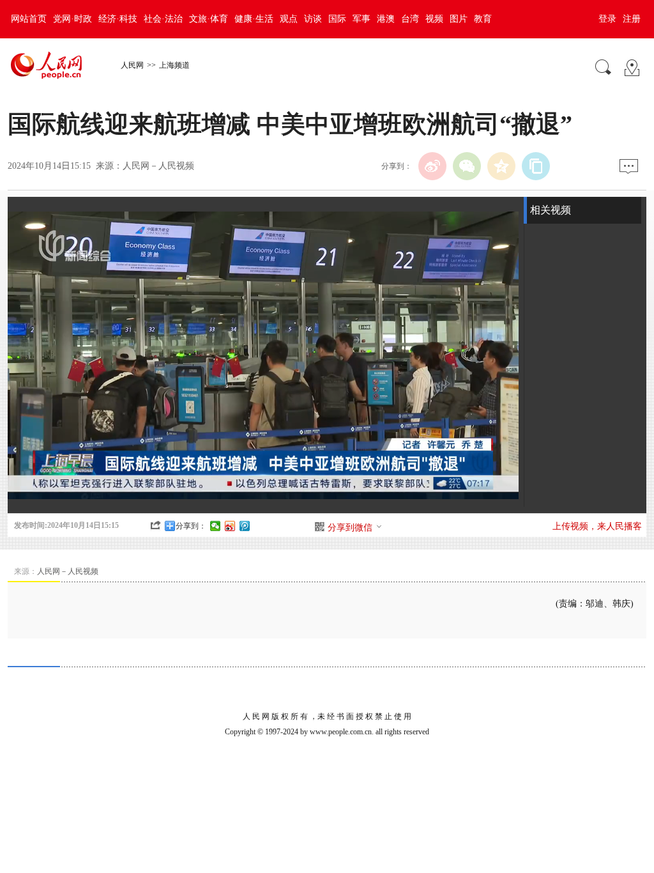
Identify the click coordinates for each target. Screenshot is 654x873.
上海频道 (174, 65)
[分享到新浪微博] (230, 526)
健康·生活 (253, 19)
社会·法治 (163, 19)
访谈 (313, 19)
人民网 (132, 65)
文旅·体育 (208, 19)
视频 (434, 19)
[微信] (467, 166)
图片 (459, 19)
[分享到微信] (215, 526)
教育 (483, 19)
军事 (361, 19)
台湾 (410, 19)
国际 (337, 19)
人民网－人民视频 (158, 166)
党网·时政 (72, 19)
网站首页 (29, 19)
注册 (632, 19)
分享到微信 (350, 527)
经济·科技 (117, 19)
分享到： (191, 525)
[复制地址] (536, 166)
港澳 (386, 19)
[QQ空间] (501, 166)
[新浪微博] (432, 166)
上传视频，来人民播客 (597, 526)
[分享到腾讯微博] (245, 526)
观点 (289, 19)
